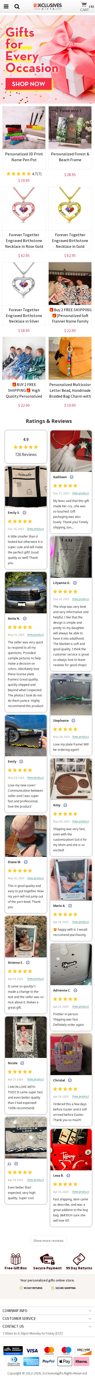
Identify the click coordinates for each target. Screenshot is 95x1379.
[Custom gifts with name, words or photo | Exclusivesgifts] (47, 6)
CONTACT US (13, 1326)
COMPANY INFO (15, 1310)
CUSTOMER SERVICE (19, 1318)
